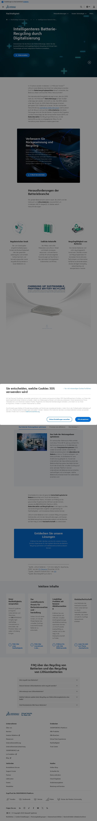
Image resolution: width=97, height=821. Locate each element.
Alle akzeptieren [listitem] (83, 419)
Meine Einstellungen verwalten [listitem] (59, 419)
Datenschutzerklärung (32, 411)
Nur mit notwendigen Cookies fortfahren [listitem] (78, 388)
